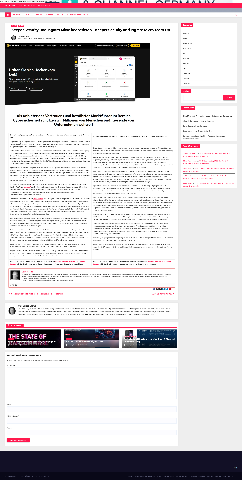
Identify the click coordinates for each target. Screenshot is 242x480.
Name (9, 404)
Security (21, 25)
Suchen (186, 91)
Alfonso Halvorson (190, 153)
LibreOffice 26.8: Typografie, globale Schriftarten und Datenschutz (207, 116)
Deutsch (7, 5)
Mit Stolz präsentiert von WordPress (15, 476)
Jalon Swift (187, 168)
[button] (236, 15)
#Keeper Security (49, 39)
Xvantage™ (27, 187)
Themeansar (45, 476)
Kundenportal (193, 476)
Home (130, 476)
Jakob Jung (25, 36)
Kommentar (11, 365)
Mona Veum (187, 183)
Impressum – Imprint (30, 5)
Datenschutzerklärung (44, 5)
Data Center (187, 43)
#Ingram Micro (36, 39)
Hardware (134, 336)
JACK (185, 176)
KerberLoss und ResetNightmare (84, 341)
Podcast (186, 63)
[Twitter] (13, 285)
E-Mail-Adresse (13, 416)
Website (9, 428)
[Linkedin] (10, 285)
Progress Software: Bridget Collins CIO (197, 131)
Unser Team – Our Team (230, 476)
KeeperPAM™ (38, 199)
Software (186, 73)
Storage (186, 78)
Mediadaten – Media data (206, 476)
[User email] (16, 285)
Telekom (186, 83)
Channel (14, 25)
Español (14, 5)
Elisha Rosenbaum (190, 161)
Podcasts (218, 476)
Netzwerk (186, 58)
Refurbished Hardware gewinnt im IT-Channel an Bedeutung (149, 340)
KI (184, 53)
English (20, 5)
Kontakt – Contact (181, 476)
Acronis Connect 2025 (162, 294)
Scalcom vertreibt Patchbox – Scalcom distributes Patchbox (37, 294)
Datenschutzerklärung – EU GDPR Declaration (147, 476)
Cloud (185, 38)
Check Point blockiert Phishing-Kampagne (31, 341)
